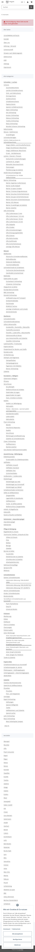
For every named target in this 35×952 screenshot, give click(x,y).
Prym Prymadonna (12, 604)
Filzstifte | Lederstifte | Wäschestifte (18, 333)
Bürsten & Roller (9, 551)
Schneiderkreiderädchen (12, 322)
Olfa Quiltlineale (11, 241)
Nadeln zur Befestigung (13, 403)
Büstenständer (8, 596)
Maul (5, 798)
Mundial (6, 745)
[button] (27, 2)
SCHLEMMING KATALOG (11, 35)
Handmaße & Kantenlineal (14, 273)
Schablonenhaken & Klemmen (13, 490)
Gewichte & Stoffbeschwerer (13, 685)
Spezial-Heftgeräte (12, 705)
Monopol (6, 741)
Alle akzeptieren (17, 934)
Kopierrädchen (8, 346)
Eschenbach (8, 837)
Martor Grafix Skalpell (13, 186)
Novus (6, 762)
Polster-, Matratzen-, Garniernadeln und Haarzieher (17, 410)
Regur (6, 759)
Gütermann (7, 819)
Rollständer (7, 525)
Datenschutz (16, 929)
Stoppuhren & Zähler (10, 287)
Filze (7, 540)
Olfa (5, 748)
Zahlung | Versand (10, 46)
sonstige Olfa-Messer (13, 247)
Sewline (6, 784)
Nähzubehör (10, 419)
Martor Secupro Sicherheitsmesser (17, 197)
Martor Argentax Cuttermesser (16, 183)
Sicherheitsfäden (11, 473)
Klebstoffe (7, 512)
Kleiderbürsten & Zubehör (14, 557)
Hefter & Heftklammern (11, 493)
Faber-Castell (8, 805)
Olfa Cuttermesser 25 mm (14, 222)
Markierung (7, 616)
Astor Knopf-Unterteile (13, 652)
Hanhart (6, 826)
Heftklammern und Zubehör (15, 710)
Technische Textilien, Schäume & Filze (16, 534)
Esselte (6, 777)
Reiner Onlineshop (12, 369)
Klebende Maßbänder (13, 262)
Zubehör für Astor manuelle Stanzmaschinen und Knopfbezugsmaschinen (15, 642)
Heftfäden (7, 462)
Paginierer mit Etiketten (13, 366)
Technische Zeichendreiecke (15, 270)
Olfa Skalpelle (10, 224)
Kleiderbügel (8, 479)
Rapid (5, 755)
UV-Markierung (9, 355)
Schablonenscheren (12, 101)
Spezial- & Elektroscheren (14, 107)
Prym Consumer (9, 752)
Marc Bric (7, 872)
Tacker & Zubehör (9, 657)
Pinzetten (7, 688)
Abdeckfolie (7, 676)
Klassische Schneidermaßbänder (17, 256)
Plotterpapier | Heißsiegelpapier (14, 670)
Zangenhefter (10, 495)
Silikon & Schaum (11, 537)
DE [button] (22, 2)
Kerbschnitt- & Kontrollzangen (16, 159)
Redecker (7, 847)
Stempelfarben (11, 360)
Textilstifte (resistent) (13, 330)
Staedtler (7, 773)
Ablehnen (17, 945)
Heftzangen (10, 702)
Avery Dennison (9, 897)
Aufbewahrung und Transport (16, 298)
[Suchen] (31, 7)
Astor (5, 868)
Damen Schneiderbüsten (12, 577)
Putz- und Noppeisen (13, 694)
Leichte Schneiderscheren (14, 90)
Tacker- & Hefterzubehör (14, 504)
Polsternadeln (8, 630)
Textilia (6, 780)
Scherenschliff (8, 49)
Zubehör (6, 371)
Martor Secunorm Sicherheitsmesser (18, 199)
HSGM (6, 822)
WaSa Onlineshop (12, 124)
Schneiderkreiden (9, 319)
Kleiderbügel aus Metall (14, 487)
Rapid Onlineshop (9, 699)
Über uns (7, 42)
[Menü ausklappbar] (3, 1)
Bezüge (8, 545)
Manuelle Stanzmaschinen (14, 164)
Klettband (7, 622)
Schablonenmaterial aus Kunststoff (15, 664)
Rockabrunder (8, 352)
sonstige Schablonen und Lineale (17, 309)
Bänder (8, 425)
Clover (6, 812)
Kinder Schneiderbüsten (12, 593)
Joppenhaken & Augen (13, 395)
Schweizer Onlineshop (13, 284)
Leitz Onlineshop (9, 716)
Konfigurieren (17, 939)
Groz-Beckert (8, 815)
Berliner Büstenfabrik (11, 900)
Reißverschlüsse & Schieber (15, 389)
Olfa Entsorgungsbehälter (14, 233)
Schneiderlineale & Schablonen (14, 267)
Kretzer (6, 865)
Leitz (5, 840)
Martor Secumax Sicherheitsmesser (17, 194)
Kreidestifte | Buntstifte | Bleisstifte (18, 327)
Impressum (6, 929)
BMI (5, 893)
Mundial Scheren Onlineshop (15, 126)
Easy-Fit (8, 606)
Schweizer (7, 904)
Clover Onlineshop (10, 441)
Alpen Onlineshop (12, 110)
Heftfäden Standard (12, 468)
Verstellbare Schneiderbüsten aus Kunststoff (15, 600)
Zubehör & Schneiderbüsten (15, 439)
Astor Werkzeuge (9, 633)
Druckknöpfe (10, 387)
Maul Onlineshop (9, 719)
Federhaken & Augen (13, 392)
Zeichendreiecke (11, 312)
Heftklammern (10, 501)
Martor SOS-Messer (12, 202)
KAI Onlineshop (11, 112)
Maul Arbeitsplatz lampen (14, 721)
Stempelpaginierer (12, 363)
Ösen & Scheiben (9, 624)
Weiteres (6, 570)
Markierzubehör (11, 447)
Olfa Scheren (10, 235)
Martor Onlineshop (10, 180)
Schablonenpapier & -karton (13, 667)
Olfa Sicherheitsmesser (13, 244)
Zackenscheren (11, 99)
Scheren (6, 85)
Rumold (6, 770)
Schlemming (8, 886)
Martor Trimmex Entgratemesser (16, 191)
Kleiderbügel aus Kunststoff (15, 484)
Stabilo (6, 791)
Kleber (6, 619)
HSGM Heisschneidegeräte (12, 173)
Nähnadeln (9, 406)
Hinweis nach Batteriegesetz (13, 53)
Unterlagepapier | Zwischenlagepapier (16, 673)
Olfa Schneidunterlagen (14, 230)
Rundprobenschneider (11, 290)
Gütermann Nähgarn (10, 378)
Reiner (6, 766)
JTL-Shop (20, 949)
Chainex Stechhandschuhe (12, 683)
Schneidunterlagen (10, 137)
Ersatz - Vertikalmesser (13, 153)
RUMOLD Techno (11, 306)
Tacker (8, 707)
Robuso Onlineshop (12, 118)
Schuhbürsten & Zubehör (14, 559)
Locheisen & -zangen (13, 161)
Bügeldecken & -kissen (11, 532)
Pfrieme (6, 381)
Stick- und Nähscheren (13, 93)
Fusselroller (10, 554)
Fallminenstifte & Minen (14, 335)
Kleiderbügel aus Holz (13, 482)
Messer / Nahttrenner (11, 132)
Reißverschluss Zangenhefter (15, 506)
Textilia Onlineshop (12, 121)
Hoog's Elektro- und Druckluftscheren (18, 145)
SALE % (6, 726)
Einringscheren (11, 96)
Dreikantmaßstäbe (12, 301)
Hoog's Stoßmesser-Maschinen (16, 150)
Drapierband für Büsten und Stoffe (15, 349)
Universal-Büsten (11, 609)
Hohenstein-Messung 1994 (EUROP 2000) (17, 581)
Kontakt (6, 39)
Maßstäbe (7, 276)
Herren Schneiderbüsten (12, 591)
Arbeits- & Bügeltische (11, 509)
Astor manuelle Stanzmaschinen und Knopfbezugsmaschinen (18, 637)
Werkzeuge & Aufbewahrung (15, 436)
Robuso (6, 879)
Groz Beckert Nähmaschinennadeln (15, 450)
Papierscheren (10, 104)
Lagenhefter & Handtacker (14, 498)
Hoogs (6, 787)
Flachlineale (10, 303)
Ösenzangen (10, 167)
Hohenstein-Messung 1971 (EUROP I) (18, 588)
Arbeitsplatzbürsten (12, 562)
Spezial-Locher (11, 713)
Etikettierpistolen (9, 457)
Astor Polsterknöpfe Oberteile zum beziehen (17, 648)
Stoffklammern (11, 444)
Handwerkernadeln (12, 414)
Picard (6, 882)
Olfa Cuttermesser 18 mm (14, 219)
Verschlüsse (7, 384)
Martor (6, 875)
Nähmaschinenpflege (11, 565)
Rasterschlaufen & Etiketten (13, 515)
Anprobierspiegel (9, 522)
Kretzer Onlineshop (12, 115)
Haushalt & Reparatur (13, 427)
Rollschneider (8, 129)
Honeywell (7, 801)
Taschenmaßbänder (12, 265)
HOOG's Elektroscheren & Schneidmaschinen (12, 141)
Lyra (5, 854)
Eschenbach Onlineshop (14, 281)
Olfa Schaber (10, 227)
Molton (8, 543)
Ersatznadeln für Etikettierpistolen (17, 459)
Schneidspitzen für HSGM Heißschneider (14, 176)
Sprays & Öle (8, 568)
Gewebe (8, 548)
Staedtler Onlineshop (13, 341)
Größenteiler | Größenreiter (13, 476)
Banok (6, 830)
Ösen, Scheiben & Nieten (14, 398)
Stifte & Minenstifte (10, 324)
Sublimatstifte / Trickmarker (13, 344)
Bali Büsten (7, 844)
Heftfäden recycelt (12, 465)
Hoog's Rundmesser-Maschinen (16, 148)
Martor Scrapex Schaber (14, 188)
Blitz (5, 858)
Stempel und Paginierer (11, 357)
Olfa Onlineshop (9, 211)
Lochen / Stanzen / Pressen (12, 156)
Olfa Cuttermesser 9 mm (14, 213)
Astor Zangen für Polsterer (14, 655)
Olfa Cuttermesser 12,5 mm (15, 216)
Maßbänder (7, 254)
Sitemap (6, 64)
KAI (5, 808)
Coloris (6, 833)
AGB (5, 60)
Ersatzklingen (10, 135)
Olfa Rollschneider (12, 238)
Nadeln (6, 401)
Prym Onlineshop (9, 422)
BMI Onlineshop (9, 292)
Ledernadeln (10, 416)
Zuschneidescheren (12, 88)
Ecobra (6, 794)
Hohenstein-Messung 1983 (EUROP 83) (18, 585)
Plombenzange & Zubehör (14, 170)
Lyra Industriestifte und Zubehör (16, 338)
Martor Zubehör (11, 208)
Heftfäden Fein (11, 470)
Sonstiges (7, 696)
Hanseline (7, 861)
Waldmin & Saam (9, 890)
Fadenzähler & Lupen (11, 278)
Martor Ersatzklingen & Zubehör (16, 205)
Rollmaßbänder (11, 259)
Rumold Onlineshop (10, 295)
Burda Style (7, 851)
